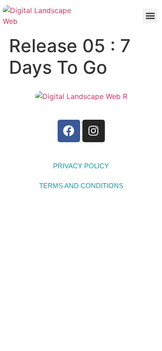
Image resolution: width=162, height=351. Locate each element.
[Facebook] (69, 131)
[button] (150, 16)
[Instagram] (93, 131)
